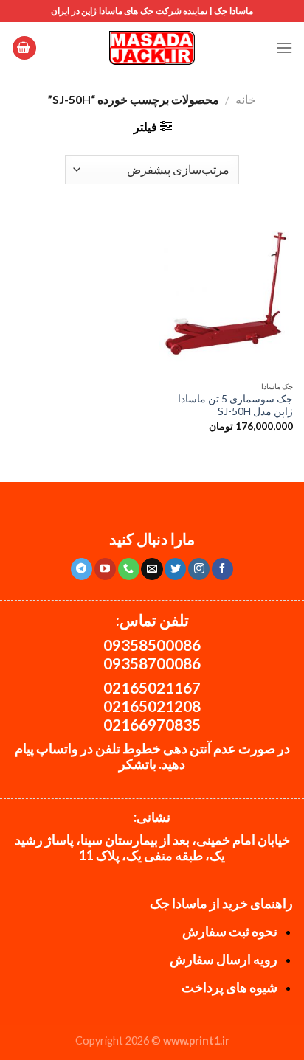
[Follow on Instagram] (199, 569)
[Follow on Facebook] (222, 569)
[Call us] (128, 569)
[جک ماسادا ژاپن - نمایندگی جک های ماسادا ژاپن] (152, 48)
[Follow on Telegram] (81, 569)
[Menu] (284, 47)
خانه (245, 99)
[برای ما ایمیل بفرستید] (151, 569)
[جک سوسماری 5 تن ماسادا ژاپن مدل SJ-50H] (226, 294)
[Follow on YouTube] (105, 569)
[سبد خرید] (24, 48)
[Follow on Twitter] (175, 569)
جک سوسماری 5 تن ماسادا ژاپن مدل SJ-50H (235, 405)
